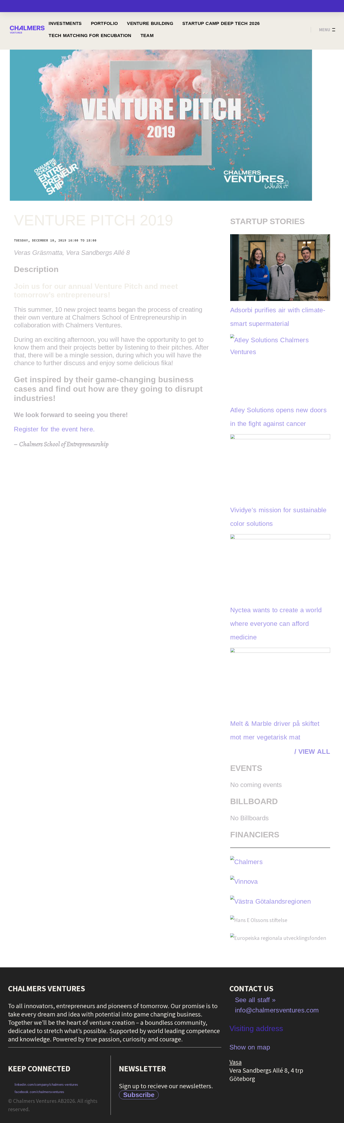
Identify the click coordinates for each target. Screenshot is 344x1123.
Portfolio (104, 23)
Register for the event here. (54, 429)
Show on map (249, 1047)
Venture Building (150, 23)
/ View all (312, 751)
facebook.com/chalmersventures (39, 1092)
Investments (65, 23)
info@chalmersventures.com (277, 1010)
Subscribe (138, 1095)
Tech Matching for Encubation (90, 35)
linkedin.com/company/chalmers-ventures (46, 1084)
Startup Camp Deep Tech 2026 (221, 23)
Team (147, 35)
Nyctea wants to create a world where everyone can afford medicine (276, 623)
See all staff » (255, 1000)
